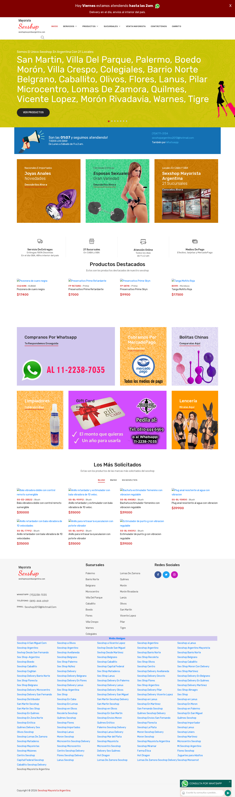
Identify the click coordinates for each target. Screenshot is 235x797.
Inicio (54, 26)
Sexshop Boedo (25, 661)
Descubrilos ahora (36, 185)
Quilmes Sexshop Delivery (151, 713)
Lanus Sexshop (65, 760)
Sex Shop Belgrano (27, 685)
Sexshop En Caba (66, 699)
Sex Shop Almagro (187, 689)
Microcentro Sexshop (189, 741)
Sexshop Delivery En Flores (72, 680)
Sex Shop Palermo (67, 661)
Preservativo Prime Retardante (86, 289)
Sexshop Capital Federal (110, 666)
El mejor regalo (85, 407)
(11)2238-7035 (38, 594)
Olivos (123, 603)
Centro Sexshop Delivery (70, 750)
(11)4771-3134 (160, 133)
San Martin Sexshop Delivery (113, 699)
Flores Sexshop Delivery (70, 755)
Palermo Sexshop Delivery (111, 727)
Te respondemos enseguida (41, 343)
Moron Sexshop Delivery (150, 732)
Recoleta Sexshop (67, 713)
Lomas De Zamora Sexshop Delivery (157, 760)
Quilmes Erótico (106, 722)
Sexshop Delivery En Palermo (113, 680)
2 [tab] (112, 121)
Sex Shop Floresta (27, 680)
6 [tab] (123, 121)
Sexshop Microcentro (69, 746)
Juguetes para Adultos (190, 755)
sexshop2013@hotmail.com (40, 607)
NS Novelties (129, 480)
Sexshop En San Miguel (189, 713)
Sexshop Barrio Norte (149, 652)
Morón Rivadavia (129, 591)
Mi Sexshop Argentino (189, 746)
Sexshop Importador (188, 722)
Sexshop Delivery (66, 671)
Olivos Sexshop (25, 732)
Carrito (176, 26)
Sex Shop (62, 694)
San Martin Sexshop (28, 704)
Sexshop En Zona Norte (30, 717)
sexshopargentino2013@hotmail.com (173, 137)
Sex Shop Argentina (68, 689)
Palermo (90, 573)
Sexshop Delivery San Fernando (34, 694)
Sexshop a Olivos (66, 643)
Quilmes (124, 579)
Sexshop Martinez (187, 736)
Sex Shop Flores (146, 680)
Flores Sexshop (185, 750)
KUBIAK (32, 286)
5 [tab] (120, 121)
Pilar (122, 621)
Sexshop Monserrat (188, 760)
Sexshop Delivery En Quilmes (193, 680)
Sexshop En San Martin (109, 713)
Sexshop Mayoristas (28, 746)
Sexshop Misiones (26, 750)
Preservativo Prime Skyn (134, 289)
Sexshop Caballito (107, 661)
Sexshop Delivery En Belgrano (193, 675)
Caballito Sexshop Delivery (31, 764)
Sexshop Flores (65, 722)
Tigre (123, 627)
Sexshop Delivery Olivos (110, 689)
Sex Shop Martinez (187, 671)
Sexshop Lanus (185, 727)
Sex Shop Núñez (66, 666)
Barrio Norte (92, 579)
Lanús (123, 597)
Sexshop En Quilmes (28, 713)
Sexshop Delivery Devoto (151, 675)
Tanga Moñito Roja (182, 289)
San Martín (126, 609)
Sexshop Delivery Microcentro (33, 689)
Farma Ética (144, 750)
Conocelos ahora (172, 190)
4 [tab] (117, 121)
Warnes (90, 627)
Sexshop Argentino (147, 643)
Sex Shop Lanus (106, 675)
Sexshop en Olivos (67, 708)
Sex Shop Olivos (146, 661)
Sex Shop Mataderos (108, 671)
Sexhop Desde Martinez (110, 652)
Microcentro (92, 591)
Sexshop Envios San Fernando (153, 717)
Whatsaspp (172, 142)
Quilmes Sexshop (66, 717)
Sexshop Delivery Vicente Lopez (155, 694)
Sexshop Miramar (146, 746)
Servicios (69, 26)
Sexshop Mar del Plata (109, 736)
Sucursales (111, 26)
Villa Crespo (92, 621)
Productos (89, 26)
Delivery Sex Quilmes (108, 750)
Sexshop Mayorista (107, 741)
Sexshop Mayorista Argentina (153, 741)
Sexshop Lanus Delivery (110, 732)
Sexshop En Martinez (149, 704)
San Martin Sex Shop (28, 708)
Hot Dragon (103, 755)
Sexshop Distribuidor (28, 699)
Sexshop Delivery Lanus (70, 685)
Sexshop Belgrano (67, 657)
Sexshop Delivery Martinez (192, 685)
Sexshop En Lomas (67, 704)
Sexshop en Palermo (188, 708)
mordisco (185, 286)
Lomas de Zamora (130, 573)
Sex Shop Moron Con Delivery (193, 666)
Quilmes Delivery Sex (28, 727)
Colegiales (91, 634)
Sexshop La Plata (147, 727)
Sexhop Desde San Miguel (111, 647)
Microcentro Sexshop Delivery (73, 741)
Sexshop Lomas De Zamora (32, 736)
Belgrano (90, 585)
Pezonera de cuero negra (31, 289)
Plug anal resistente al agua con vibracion (195, 503)
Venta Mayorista (136, 26)
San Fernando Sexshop (150, 708)
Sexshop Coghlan (26, 671)
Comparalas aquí (189, 343)
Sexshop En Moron (187, 704)
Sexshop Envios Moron (109, 717)
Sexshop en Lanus (147, 699)
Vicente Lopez (128, 615)
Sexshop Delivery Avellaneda (153, 671)
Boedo (89, 609)
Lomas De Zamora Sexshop (112, 760)
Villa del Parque (94, 597)
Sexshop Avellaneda (68, 652)
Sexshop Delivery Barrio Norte (33, 675)
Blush (101, 480)
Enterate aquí (136, 348)
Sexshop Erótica (26, 722)
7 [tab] (126, 121)
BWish (113, 480)
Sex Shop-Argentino (28, 657)
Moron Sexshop (65, 736)
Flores (89, 615)
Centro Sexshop (26, 755)
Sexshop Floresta (147, 722)
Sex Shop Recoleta (147, 657)
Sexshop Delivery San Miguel (113, 694)
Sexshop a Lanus (186, 643)
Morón (123, 585)
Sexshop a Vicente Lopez (111, 643)
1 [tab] (109, 121)
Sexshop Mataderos (28, 741)
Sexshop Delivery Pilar (149, 689)
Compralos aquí (34, 407)
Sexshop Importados (68, 727)
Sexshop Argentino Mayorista (193, 647)
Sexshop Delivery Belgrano (72, 675)
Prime (86, 286)
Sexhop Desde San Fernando (33, 652)
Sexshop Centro (146, 666)
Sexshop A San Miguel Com (32, 643)
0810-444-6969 (39, 601)
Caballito (90, 603)
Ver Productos (33, 112)
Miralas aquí (186, 407)
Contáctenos (159, 26)
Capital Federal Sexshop (30, 760)
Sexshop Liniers (186, 732)
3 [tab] (114, 121)
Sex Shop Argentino (148, 685)
